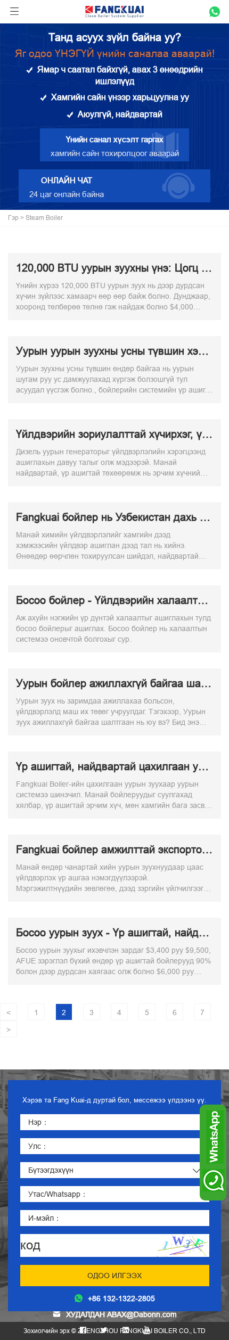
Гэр (13, 218)
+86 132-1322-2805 (121, 1298)
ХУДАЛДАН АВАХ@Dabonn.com (121, 1314)
